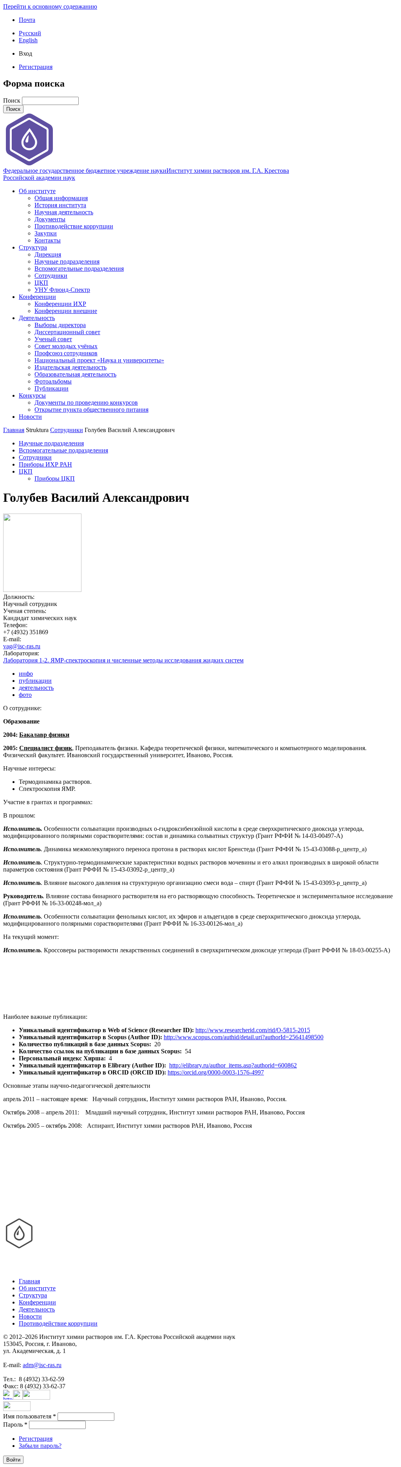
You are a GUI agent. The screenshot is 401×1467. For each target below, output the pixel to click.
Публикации (51, 388)
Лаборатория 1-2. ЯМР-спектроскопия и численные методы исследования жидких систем (123, 660)
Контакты (47, 240)
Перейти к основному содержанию (50, 6)
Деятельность (37, 318)
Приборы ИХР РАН (45, 464)
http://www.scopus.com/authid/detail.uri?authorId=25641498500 (243, 1037)
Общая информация (61, 198)
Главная (13, 430)
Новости (30, 416)
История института (60, 205)
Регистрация (35, 66)
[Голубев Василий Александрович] (42, 589)
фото (25, 694)
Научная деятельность (63, 212)
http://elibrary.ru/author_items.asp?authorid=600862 (233, 1065)
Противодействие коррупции (73, 226)
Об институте (37, 191)
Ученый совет (53, 339)
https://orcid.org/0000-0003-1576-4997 (216, 1072)
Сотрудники (50, 275)
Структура (33, 247)
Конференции (37, 296)
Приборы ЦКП (54, 478)
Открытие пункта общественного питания (91, 409)
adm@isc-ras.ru (42, 1365)
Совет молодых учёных (66, 346)
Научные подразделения (66, 261)
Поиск (12, 100)
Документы (49, 219)
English (28, 40)
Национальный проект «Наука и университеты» (99, 360)
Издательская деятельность (70, 367)
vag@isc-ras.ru (21, 646)
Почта (27, 19)
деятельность (36, 687)
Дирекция (47, 254)
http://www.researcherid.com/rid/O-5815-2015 (252, 1030)
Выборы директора (60, 325)
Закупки (45, 233)
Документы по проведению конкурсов (86, 402)
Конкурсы (32, 395)
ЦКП (41, 282)
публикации (35, 680)
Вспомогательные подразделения (79, 268)
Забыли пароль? (40, 1445)
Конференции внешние (65, 311)
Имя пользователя (29, 1416)
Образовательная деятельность (75, 374)
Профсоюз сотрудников (66, 353)
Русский (30, 33)
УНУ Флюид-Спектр (62, 289)
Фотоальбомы (53, 381)
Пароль (15, 1424)
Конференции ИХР (60, 303)
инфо (26, 673)
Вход (25, 53)
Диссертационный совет (67, 332)
